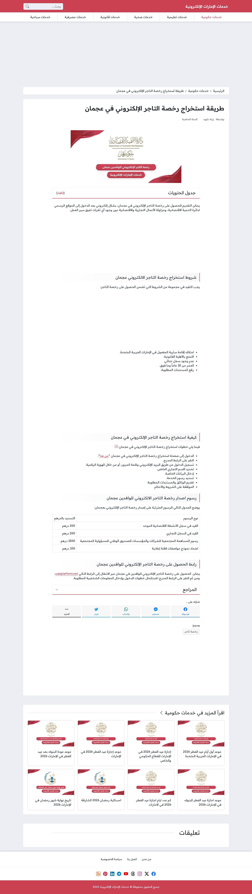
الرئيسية (218, 91)
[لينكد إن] (112, 874)
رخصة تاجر (191, 631)
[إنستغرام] (140, 874)
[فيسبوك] (154, 874)
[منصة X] (147, 874)
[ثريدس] (133, 874)
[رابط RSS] (98, 874)
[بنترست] (105, 874)
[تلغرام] (119, 874)
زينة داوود (208, 119)
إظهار (60, 192)
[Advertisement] (126, 52)
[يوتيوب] (126, 874)
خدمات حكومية (198, 91)
